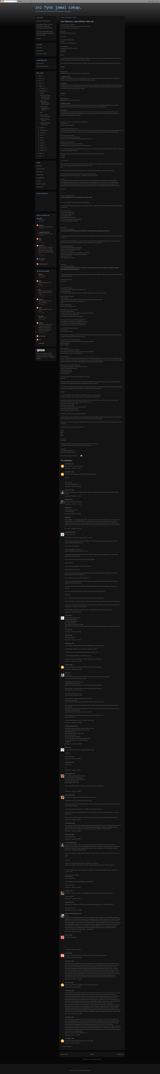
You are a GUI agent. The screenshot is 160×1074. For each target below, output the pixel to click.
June (41, 138)
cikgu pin (39, 166)
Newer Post (64, 1054)
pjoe (40, 340)
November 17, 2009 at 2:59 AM (73, 468)
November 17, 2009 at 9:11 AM (73, 612)
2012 (40, 78)
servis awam (40, 187)
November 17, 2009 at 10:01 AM (73, 661)
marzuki (41, 316)
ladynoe (41, 274)
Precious (67, 635)
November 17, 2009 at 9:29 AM (73, 632)
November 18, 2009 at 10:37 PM (73, 957)
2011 (40, 81)
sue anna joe (42, 336)
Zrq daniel (67, 982)
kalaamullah (40, 175)
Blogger (88, 1070)
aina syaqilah (68, 773)
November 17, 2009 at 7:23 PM (73, 839)
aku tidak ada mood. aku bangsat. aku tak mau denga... (45, 97)
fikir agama (40, 172)
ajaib (41, 112)
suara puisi (39, 47)
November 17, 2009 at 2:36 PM (73, 770)
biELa (66, 747)
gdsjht (40, 218)
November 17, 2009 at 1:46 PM (73, 758)
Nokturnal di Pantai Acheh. (45, 233)
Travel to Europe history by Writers (45, 310)
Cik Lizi (67, 935)
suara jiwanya (40, 63)
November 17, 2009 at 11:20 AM (73, 722)
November (43, 91)
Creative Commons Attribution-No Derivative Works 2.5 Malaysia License (46, 356)
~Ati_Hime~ (68, 1038)
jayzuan (41, 299)
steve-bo (67, 953)
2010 (40, 83)
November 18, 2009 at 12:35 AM (73, 910)
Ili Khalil (67, 499)
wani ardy (41, 343)
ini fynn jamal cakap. (58, 7)
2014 (40, 240)
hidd (40, 281)
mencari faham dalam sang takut (45, 115)
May (41, 140)
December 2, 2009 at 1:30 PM (72, 1035)
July (41, 135)
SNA (66, 672)
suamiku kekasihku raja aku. (45, 119)
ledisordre (41, 246)
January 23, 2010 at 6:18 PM (72, 1043)
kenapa (42, 93)
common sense (40, 168)
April (41, 143)
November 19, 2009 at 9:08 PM (73, 987)
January (42, 150)
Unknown (67, 664)
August (42, 133)
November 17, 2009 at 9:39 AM (73, 640)
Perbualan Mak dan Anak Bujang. (45, 283)
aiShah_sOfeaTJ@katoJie (72, 913)
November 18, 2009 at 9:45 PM (73, 949)
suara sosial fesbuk (41, 53)
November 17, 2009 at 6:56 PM (73, 831)
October (42, 127)
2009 (40, 86)
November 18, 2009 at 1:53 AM (73, 931)
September (43, 130)
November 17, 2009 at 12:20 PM (73, 744)
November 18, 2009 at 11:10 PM (73, 979)
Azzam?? (67, 891)
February (42, 148)
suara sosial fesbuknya (42, 66)
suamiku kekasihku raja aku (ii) (45, 123)
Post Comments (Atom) (95, 1059)
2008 (40, 153)
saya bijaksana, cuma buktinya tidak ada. (44, 108)
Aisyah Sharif (68, 532)
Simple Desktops (43, 317)
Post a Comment (67, 1046)
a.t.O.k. (67, 615)
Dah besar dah (42, 276)
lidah (40, 239)
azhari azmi (68, 490)
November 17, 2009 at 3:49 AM (73, 514)
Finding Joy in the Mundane (46, 227)
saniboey (41, 323)
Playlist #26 (42, 220)
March (42, 145)
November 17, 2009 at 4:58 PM (73, 819)
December (43, 88)
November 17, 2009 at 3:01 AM (73, 486)
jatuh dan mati (43, 264)
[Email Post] (81, 455)
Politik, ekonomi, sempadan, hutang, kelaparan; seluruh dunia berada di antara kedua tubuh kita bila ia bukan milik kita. (46, 250)
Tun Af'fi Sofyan (69, 842)
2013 (40, 76)
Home (92, 1054)
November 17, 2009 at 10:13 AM (73, 669)
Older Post (120, 1054)
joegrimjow (68, 464)
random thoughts (41, 184)
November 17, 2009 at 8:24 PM (73, 898)
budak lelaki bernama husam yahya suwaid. (44, 102)
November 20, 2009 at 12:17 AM (73, 1013)
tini (40, 289)
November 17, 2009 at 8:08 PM (73, 887)
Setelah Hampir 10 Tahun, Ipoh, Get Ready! (45, 301)
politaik (39, 181)
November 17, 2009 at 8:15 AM (73, 528)
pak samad (42, 259)
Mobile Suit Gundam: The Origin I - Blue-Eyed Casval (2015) (46, 292)
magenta (41, 225)
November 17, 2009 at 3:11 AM (73, 496)
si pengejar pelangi (44, 232)
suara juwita (40, 50)
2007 (40, 156)
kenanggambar (40, 178)
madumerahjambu (70, 726)
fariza (40, 308)
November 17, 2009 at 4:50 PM (73, 791)
